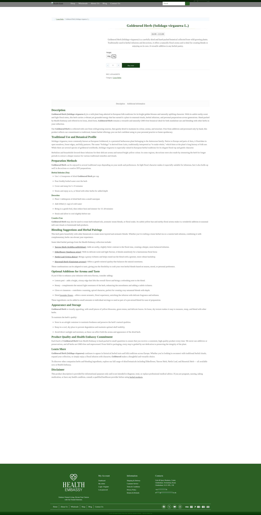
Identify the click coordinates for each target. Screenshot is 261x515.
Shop (73, 3)
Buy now (131, 65)
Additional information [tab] (136, 104)
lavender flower (66, 295)
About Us (95, 3)
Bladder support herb (117, 81)
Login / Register (103, 487)
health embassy (142, 81)
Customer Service (132, 484)
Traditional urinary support (196, 81)
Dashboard (101, 480)
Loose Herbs (60, 19)
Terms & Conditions (133, 487)
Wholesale (83, 3)
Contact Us (115, 3)
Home (55, 507)
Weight (108, 52)
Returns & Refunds (133, 493)
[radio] (108, 56)
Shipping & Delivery (133, 480)
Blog (105, 3)
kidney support (153, 81)
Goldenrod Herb (130, 81)
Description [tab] (120, 104)
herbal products (136, 377)
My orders (101, 484)
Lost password (103, 490)
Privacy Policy (131, 490)
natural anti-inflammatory (167, 81)
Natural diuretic (182, 81)
